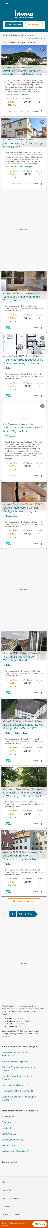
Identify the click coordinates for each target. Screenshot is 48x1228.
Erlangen (6, 1122)
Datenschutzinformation (12, 1214)
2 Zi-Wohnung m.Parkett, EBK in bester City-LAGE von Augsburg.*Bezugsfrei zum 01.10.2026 (23, 429)
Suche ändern (15, 25)
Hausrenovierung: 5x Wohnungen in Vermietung (23, 145)
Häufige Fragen (8, 1190)
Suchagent (35, 24)
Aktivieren (40, 1224)
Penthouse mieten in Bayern (15, 1091)
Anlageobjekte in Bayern (13, 1061)
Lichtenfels (7, 1134)
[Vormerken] (42, 49)
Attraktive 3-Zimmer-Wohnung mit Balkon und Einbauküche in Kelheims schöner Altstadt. (22, 72)
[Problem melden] (41, 111)
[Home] (24, 14)
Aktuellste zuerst (35, 38)
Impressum (6, 1206)
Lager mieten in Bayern (13, 1085)
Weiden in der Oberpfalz (13, 1151)
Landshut (6, 1128)
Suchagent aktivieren (25, 901)
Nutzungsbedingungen (11, 1198)
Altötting (6, 1117)
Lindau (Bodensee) (11, 1140)
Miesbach (6, 1146)
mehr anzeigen (23, 94)
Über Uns (6, 1182)
